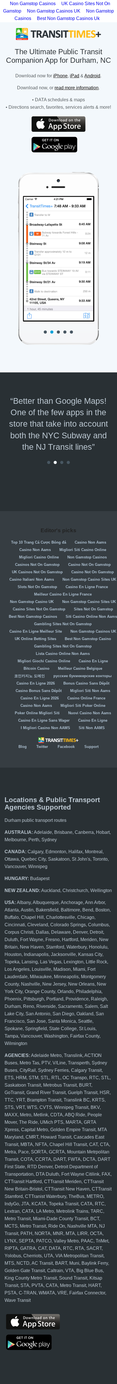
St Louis (87, 1028)
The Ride (28, 1122)
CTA (104, 1144)
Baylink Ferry (95, 1263)
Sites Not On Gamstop (93, 609)
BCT (94, 1218)
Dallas (42, 932)
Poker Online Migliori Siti (37, 713)
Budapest (39, 878)
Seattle (85, 1021)
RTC (94, 1077)
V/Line (59, 1062)
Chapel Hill (32, 917)
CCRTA (43, 1159)
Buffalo (12, 917)
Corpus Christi (19, 932)
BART (61, 1263)
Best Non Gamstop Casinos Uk (68, 18)
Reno (28, 1006)
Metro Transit (18, 1218)
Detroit (96, 932)
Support (91, 747)
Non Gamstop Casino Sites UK (89, 579)
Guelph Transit (82, 1092)
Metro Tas (29, 1062)
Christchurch (75, 890)
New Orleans (81, 984)
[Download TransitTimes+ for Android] (58, 145)
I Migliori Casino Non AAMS (45, 728)
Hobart (103, 832)
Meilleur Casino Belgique (80, 668)
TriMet (102, 1240)
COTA (26, 1159)
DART (59, 1159)
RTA (79, 1248)
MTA (70, 1233)
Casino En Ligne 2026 (35, 683)
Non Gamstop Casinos (87, 557)
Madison (62, 969)
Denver (80, 932)
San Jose (36, 1021)
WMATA (47, 1292)
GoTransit (14, 1092)
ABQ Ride (75, 1114)
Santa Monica (62, 1021)
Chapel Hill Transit (68, 1144)
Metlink (41, 1114)
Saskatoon (59, 859)
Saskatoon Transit (23, 1085)
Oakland (84, 1013)
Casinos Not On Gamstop (37, 564)
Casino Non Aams (90, 542)
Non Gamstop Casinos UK (53, 11)
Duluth (11, 939)
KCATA (39, 1203)
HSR (105, 1092)
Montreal (94, 851)
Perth (33, 839)
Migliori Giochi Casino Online (44, 661)
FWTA (74, 1159)
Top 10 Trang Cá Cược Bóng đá (38, 542)
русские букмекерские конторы (82, 676)
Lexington (73, 961)
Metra (10, 1151)
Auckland (50, 890)
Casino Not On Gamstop (89, 564)
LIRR (82, 1233)
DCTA (89, 1159)
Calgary (35, 851)
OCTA (96, 1233)
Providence (77, 998)
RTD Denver (40, 1166)
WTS (32, 1107)
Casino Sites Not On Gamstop (39, 609)
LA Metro (45, 1211)
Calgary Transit (86, 1070)
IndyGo (12, 1203)
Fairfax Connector (87, 1292)
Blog (22, 747)
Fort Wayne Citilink (80, 1174)
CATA (87, 1203)
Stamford (55, 947)
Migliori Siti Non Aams (90, 691)
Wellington (101, 890)
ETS (9, 1077)
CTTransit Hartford (23, 1181)
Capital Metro (34, 1129)
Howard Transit (56, 1137)
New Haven (32, 947)
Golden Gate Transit (25, 1270)
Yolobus (13, 1255)
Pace (23, 1151)
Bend (87, 909)
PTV (45, 1062)
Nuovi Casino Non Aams (89, 713)
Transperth (78, 1062)
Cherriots (32, 1255)
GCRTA (57, 1151)
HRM (21, 1077)
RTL (55, 1077)
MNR (58, 1233)
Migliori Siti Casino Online (82, 550)
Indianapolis (36, 954)
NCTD (23, 1263)
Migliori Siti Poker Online (82, 705)
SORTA (39, 1151)
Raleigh (99, 998)
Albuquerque (46, 902)
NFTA (41, 1144)
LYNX (10, 1240)
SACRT (94, 1248)
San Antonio (38, 1013)
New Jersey (54, 984)
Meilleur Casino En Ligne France (63, 594)
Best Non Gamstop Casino (88, 639)
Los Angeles (17, 969)
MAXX (11, 1114)
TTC (9, 1099)
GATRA (28, 1248)
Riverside (46, 1006)
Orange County (40, 991)
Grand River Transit (46, 1092)
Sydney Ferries (53, 1070)
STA (24, 1285)
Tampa (11, 1036)
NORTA (43, 1233)
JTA (25, 1203)
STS (9, 1107)
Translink (73, 1055)
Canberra (84, 832)
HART (94, 1285)
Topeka (12, 961)
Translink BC (77, 1099)
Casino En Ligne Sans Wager (44, 720)
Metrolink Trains (72, 1211)
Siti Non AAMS (92, 728)
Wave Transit (18, 1300)
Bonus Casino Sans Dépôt (86, 683)
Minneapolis (66, 976)
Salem (91, 1006)
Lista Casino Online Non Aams (63, 653)
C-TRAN (27, 1292)
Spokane (14, 1028)
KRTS (98, 1099)
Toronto (100, 859)
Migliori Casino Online (39, 557)
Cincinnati (15, 924)
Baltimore (70, 909)
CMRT (32, 1137)
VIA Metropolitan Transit (79, 1255)
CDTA (56, 1114)
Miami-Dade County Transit (60, 1218)
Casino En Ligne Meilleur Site (35, 631)
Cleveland (37, 924)
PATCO (43, 1240)
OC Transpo (74, 1077)
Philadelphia (88, 991)
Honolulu (98, 947)
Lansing (30, 961)
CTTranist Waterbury (45, 1196)
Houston (13, 954)
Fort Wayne (31, 939)
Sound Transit (73, 1278)
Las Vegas (50, 961)
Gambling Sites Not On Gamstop (63, 624)
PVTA (37, 1285)
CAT (93, 1144)
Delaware (61, 932)
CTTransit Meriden (63, 1181)
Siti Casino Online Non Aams (91, 616)
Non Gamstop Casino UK (32, 602)
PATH (26, 1233)
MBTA (26, 1144)
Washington (56, 1036)
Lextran (12, 1211)
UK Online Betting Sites (35, 639)
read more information (77, 87)
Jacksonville (63, 954)
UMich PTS (51, 1122)
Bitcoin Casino (36, 668)
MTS (9, 1263)
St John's (81, 859)
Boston (102, 909)
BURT (85, 1085)
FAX (106, 1174)
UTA (48, 1255)
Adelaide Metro (46, 1055)
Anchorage (72, 902)
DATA (55, 1248)
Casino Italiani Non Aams (31, 579)
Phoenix (13, 998)
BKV (95, 1107)
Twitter (42, 747)
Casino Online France (86, 698)
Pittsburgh (34, 998)
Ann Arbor (95, 902)
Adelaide (43, 832)
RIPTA (11, 1248)
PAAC (87, 1240)
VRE (62, 1292)
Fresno (52, 939)
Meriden (88, 939)
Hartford (70, 939)
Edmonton (55, 851)
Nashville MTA (82, 1226)
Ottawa (12, 859)
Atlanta (12, 909)
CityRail (28, 1070)
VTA (69, 1270)
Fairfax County (84, 1036)
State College (63, 1028)
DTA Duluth (47, 1174)
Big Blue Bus (89, 1270)
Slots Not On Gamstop (37, 587)
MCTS (11, 1226)
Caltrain (55, 1270)
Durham (13, 1006)
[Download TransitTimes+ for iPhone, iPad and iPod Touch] (58, 124)
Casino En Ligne (93, 661)
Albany (24, 902)
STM (33, 1077)
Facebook (66, 747)
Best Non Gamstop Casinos (33, 616)
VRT (20, 1107)
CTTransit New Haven (67, 1189)
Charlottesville (60, 917)
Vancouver (15, 866)
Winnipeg (37, 866)
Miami (79, 969)
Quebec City (33, 859)
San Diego (63, 1013)
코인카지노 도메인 (29, 676)
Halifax (75, 851)
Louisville (41, 969)
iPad (74, 75)
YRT (20, 1099)
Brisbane (63, 832)
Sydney (49, 839)
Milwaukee (41, 976)
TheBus (76, 1196)
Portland (54, 998)
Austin (27, 909)
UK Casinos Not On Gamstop (37, 572)
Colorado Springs (68, 924)
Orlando (65, 991)
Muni (74, 1263)
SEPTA (26, 1240)
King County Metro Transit (31, 1278)
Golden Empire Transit (72, 1129)
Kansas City (90, 954)
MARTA (74, 1122)
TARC (97, 1211)
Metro (25, 1114)
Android (92, 75)
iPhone (60, 75)
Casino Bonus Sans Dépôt (39, 691)
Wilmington (16, 1043)
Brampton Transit (44, 1099)
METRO (95, 1196)
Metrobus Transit (60, 1085)
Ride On (56, 1226)
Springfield (36, 1028)
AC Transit (42, 1263)
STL (45, 1077)
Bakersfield (47, 909)
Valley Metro (66, 1240)
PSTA (10, 1292)
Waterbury (76, 947)
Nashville (30, 984)
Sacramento (70, 1006)
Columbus (98, 924)
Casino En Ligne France (87, 587)
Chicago (85, 917)
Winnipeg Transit (71, 1107)
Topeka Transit (63, 1203)
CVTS (45, 1107)
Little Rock (96, 961)
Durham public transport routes (35, 820)
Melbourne (15, 839)
